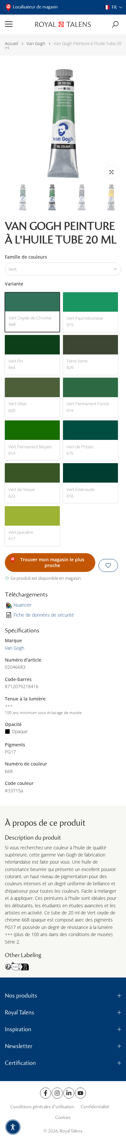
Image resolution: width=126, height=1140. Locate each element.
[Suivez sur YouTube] (80, 1093)
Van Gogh (35, 43)
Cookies (63, 1117)
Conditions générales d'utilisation (42, 1107)
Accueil (11, 43)
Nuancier (23, 605)
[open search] (115, 24)
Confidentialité (95, 1107)
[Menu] (17, 24)
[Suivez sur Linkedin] (68, 1093)
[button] (113, 7)
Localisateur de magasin (35, 7)
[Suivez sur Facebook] (45, 1093)
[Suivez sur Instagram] (57, 1093)
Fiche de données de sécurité (44, 615)
